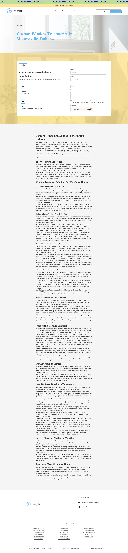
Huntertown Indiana (38, 528)
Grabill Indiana (64, 528)
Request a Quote (102, 11)
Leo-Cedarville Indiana (89, 532)
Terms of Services (75, 548)
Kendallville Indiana (38, 536)
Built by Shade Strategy (96, 548)
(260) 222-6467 (25, 93)
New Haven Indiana (64, 532)
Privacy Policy (66, 548)
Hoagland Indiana (89, 530)
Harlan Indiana (64, 530)
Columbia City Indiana (64, 538)
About (57, 11)
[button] (65, 11)
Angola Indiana (64, 534)
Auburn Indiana (39, 534)
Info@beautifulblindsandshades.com (31, 108)
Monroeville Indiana (38, 530)
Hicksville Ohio (89, 534)
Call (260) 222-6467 (115, 11)
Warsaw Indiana (89, 536)
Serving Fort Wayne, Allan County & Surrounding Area (64, 523)
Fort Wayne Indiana (39, 532)
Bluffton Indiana (64, 536)
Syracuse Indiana (38, 538)
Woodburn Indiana (89, 528)
